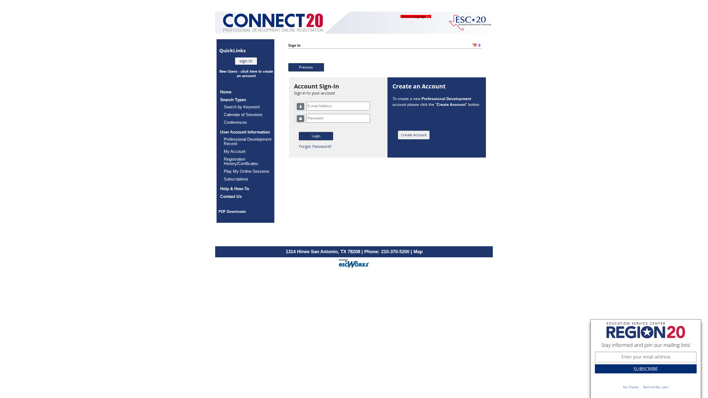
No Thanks (631, 387)
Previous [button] (306, 67)
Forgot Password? (315, 146)
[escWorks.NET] (354, 262)
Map (418, 251)
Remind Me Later (656, 387)
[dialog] (645, 358)
